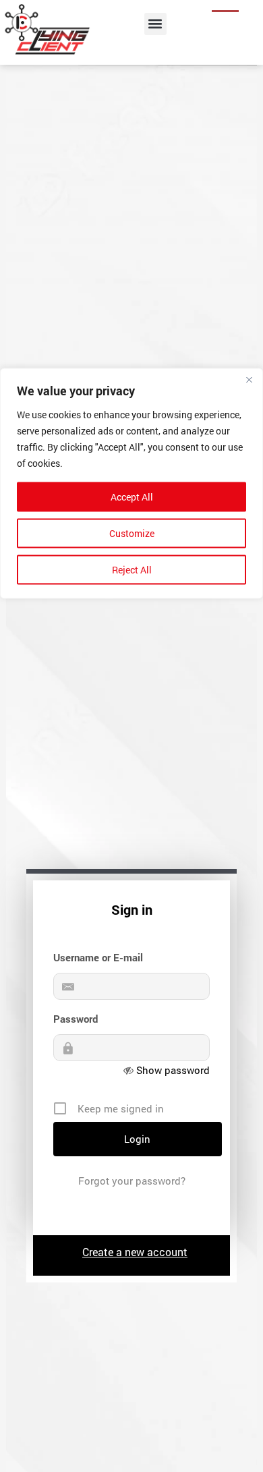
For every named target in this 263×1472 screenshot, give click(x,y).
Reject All (132, 569)
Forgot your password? (131, 1180)
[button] (155, 24)
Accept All (132, 496)
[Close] (249, 380)
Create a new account (134, 1252)
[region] (131, 736)
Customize (131, 533)
